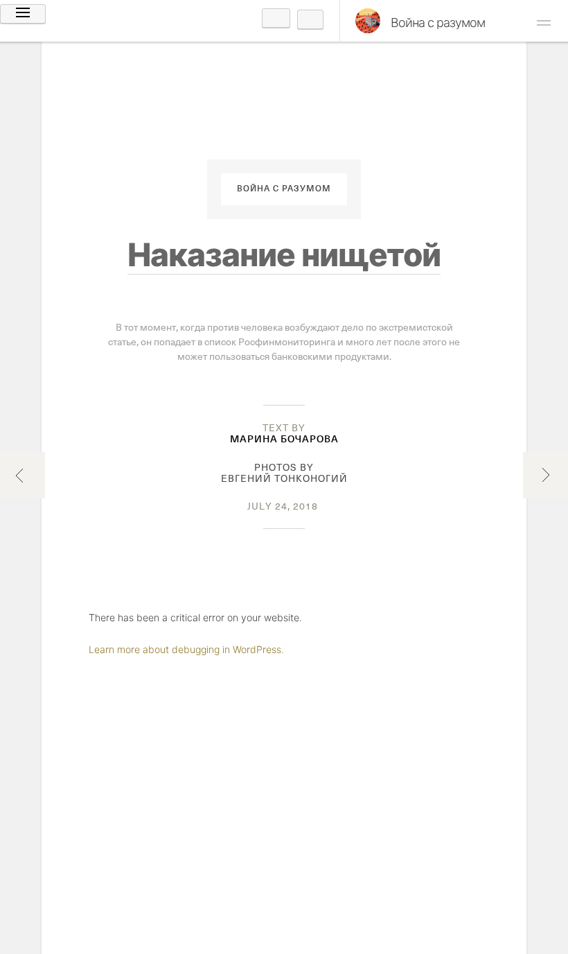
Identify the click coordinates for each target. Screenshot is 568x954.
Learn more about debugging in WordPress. (186, 649)
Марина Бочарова (284, 439)
